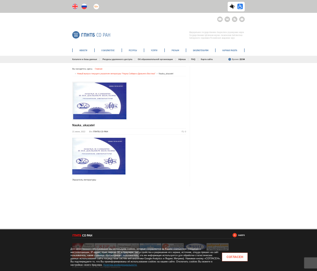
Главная (98, 69)
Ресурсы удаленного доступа (117, 59)
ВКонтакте (227, 18)
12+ (95, 5)
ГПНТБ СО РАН (100, 131)
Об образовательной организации (155, 59)
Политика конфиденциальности (120, 265)
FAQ (193, 59)
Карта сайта (207, 59)
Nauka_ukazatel (83, 125)
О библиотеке (108, 50)
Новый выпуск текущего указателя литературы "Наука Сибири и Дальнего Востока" (116, 73)
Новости (83, 50)
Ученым (175, 50)
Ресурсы (133, 50)
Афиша (182, 59)
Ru (84, 6)
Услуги (154, 50)
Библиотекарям (200, 50)
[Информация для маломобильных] (240, 6)
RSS (234, 18)
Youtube (220, 18)
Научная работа (229, 50)
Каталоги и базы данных (84, 59)
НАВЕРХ (241, 235)
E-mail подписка (242, 19)
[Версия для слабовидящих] (233, 6)
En (75, 6)
